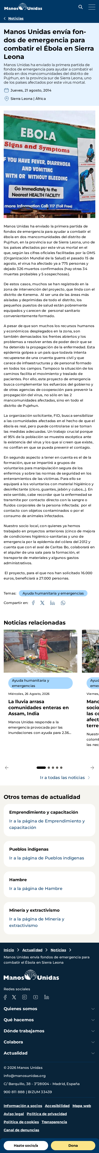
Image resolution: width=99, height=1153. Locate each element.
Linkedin (46, 997)
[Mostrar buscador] (79, 7)
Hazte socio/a (26, 1145)
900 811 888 (14, 1092)
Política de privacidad (47, 1114)
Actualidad (32, 950)
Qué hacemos (19, 1019)
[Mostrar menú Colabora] (93, 1042)
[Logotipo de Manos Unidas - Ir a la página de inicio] (23, 8)
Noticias (16, 18)
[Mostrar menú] (90, 7)
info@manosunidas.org (25, 1075)
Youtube (35, 997)
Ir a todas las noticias (62, 777)
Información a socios (23, 1106)
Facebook (5, 997)
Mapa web (82, 1106)
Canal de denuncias (21, 1130)
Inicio (9, 950)
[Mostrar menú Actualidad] (93, 1053)
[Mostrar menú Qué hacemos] (93, 1020)
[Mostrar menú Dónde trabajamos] (93, 1031)
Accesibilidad (57, 1106)
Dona (73, 1145)
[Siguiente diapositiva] (92, 768)
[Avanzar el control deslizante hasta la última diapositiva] (7, 768)
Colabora (13, 1042)
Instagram (24, 997)
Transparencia (54, 1122)
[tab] (41, 768)
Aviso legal (14, 1114)
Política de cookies (21, 1122)
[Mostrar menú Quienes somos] (93, 1009)
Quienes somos (21, 1008)
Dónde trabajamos (24, 1030)
